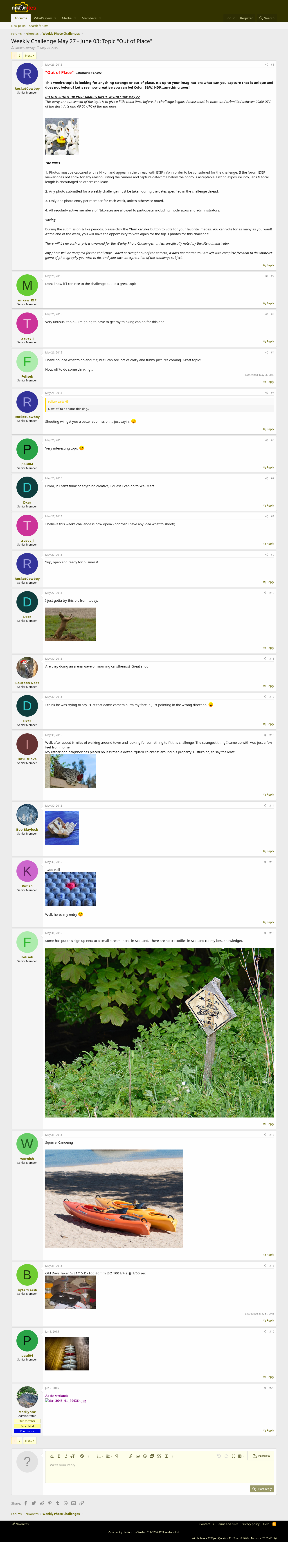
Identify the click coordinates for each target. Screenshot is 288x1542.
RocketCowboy (24, 48)
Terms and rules (227, 1524)
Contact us (206, 1524)
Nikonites (22, 1524)
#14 (271, 806)
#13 (271, 735)
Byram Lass (27, 1289)
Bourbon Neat (27, 682)
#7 (272, 478)
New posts (18, 26)
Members (89, 18)
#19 (271, 1331)
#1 (272, 65)
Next (28, 55)
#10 (271, 593)
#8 (272, 516)
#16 (271, 933)
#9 (272, 555)
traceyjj (27, 338)
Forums (21, 18)
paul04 (27, 464)
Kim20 (27, 886)
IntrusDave (27, 759)
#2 (272, 276)
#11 (271, 659)
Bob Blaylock (27, 829)
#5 (272, 393)
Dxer (27, 502)
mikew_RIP (27, 300)
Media (67, 18)
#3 (272, 314)
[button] (55, 18)
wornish (27, 1158)
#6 (272, 440)
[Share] (266, 64)
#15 (271, 862)
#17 (271, 1135)
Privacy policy (250, 1524)
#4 (272, 352)
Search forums (38, 26)
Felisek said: (56, 401)
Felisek (27, 376)
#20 (271, 1388)
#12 (271, 697)
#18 (271, 1266)
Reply (270, 265)
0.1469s (245, 1538)
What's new (43, 18)
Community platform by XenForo (144, 1532)
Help (266, 1524)
